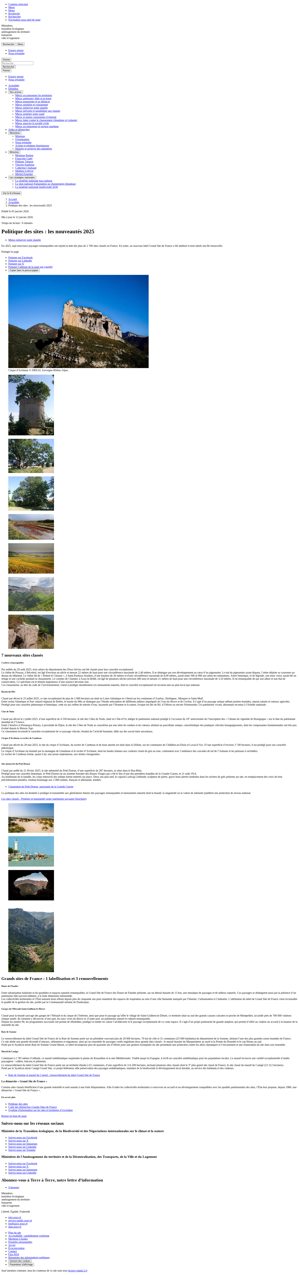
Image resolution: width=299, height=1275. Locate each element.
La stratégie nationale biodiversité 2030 (36, 186)
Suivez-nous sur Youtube (21, 1150)
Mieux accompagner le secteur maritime (37, 126)
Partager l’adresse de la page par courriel (30, 266)
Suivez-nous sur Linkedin (22, 1146)
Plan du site (14, 1232)
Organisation (22, 139)
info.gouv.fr (14, 1217)
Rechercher (14, 16)
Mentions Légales (18, 1238)
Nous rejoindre (16, 53)
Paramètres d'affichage (21, 1264)
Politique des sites (18, 1103)
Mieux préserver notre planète (31, 107)
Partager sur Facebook (20, 257)
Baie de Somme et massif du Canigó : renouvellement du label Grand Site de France (54, 1075)
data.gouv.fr (14, 1226)
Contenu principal (18, 4)
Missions (20, 136)
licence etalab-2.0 (77, 1270)
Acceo (11, 1245)
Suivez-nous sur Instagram (22, 1143)
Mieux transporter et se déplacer (32, 101)
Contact (12, 1251)
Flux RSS (13, 1254)
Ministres (14, 152)
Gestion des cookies (20, 1261)
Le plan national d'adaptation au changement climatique (45, 183)
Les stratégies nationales (22, 177)
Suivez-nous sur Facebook (22, 1137)
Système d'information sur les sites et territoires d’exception (40, 1110)
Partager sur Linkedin (20, 260)
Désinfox (13, 88)
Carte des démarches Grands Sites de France (32, 1107)
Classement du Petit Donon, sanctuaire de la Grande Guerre (40, 786)
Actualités (13, 85)
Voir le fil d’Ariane (11, 193)
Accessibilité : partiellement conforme (28, 1235)
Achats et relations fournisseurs (32, 145)
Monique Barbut (24, 155)
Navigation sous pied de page (24, 19)
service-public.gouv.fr (20, 1220)
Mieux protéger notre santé (29, 114)
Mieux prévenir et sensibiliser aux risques (37, 110)
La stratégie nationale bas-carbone (33, 180)
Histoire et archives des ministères (33, 148)
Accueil (12, 199)
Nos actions (16, 92)
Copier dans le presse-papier (24, 270)
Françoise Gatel (23, 158)
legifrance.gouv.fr (18, 1223)
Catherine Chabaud (25, 167)
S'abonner (13, 1187)
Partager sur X (16, 263)
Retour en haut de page (14, 1116)
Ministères (15, 133)
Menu (11, 7)
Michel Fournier (24, 174)
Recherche (14, 13)
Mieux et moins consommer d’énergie (35, 117)
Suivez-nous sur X (18, 1140)
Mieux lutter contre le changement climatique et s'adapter (46, 120)
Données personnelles (20, 1241)
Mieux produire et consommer (31, 104)
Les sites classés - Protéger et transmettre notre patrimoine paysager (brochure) (44, 798)
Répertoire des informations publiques (29, 1257)
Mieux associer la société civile (32, 123)
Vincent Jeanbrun (24, 164)
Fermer (6, 59)
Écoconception (16, 1248)
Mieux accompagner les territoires (33, 95)
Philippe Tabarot (24, 161)
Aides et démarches (19, 129)
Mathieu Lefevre (24, 170)
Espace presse (16, 50)
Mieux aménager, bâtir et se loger (33, 98)
